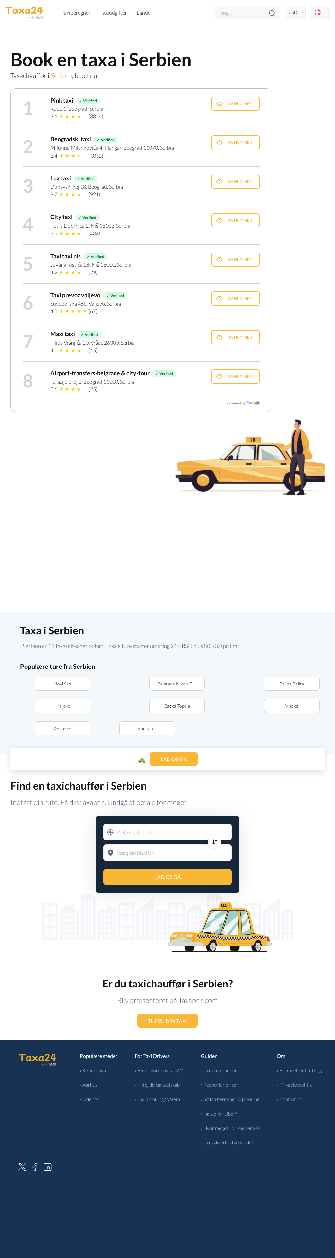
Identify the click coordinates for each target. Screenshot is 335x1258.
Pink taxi (61, 100)
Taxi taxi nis (65, 256)
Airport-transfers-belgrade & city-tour (100, 373)
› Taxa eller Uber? (219, 1114)
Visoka (291, 706)
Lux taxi (60, 178)
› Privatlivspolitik (294, 1085)
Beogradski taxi (70, 138)
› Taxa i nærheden (219, 1070)
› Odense (89, 1099)
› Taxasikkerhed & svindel (227, 1142)
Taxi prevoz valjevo (75, 295)
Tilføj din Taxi (167, 1021)
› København (93, 1070)
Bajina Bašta (291, 683)
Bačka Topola (177, 706)
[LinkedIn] (48, 1166)
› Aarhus (88, 1085)
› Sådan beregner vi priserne (230, 1099)
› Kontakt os (289, 1099)
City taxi (61, 216)
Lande (143, 12)
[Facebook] (35, 1166)
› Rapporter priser (219, 1085)
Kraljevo (62, 706)
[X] (22, 1166)
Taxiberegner (76, 12)
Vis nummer (239, 103)
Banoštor (147, 728)
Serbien (61, 75)
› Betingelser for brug (299, 1070)
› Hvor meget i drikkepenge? (230, 1128)
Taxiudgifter (113, 12)
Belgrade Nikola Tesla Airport (181, 683)
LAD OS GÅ (167, 877)
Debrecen (62, 728)
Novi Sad (62, 683)
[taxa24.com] (24, 12)
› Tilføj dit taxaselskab (157, 1085)
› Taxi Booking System (157, 1099)
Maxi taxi (62, 333)
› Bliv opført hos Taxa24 (159, 1070)
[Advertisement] (167, 553)
